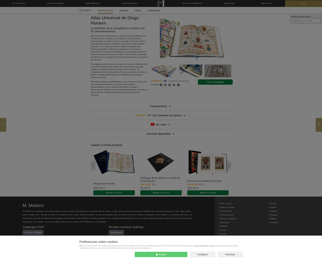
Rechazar (230, 254)
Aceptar (162, 254)
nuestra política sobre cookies (204, 246)
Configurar (202, 254)
